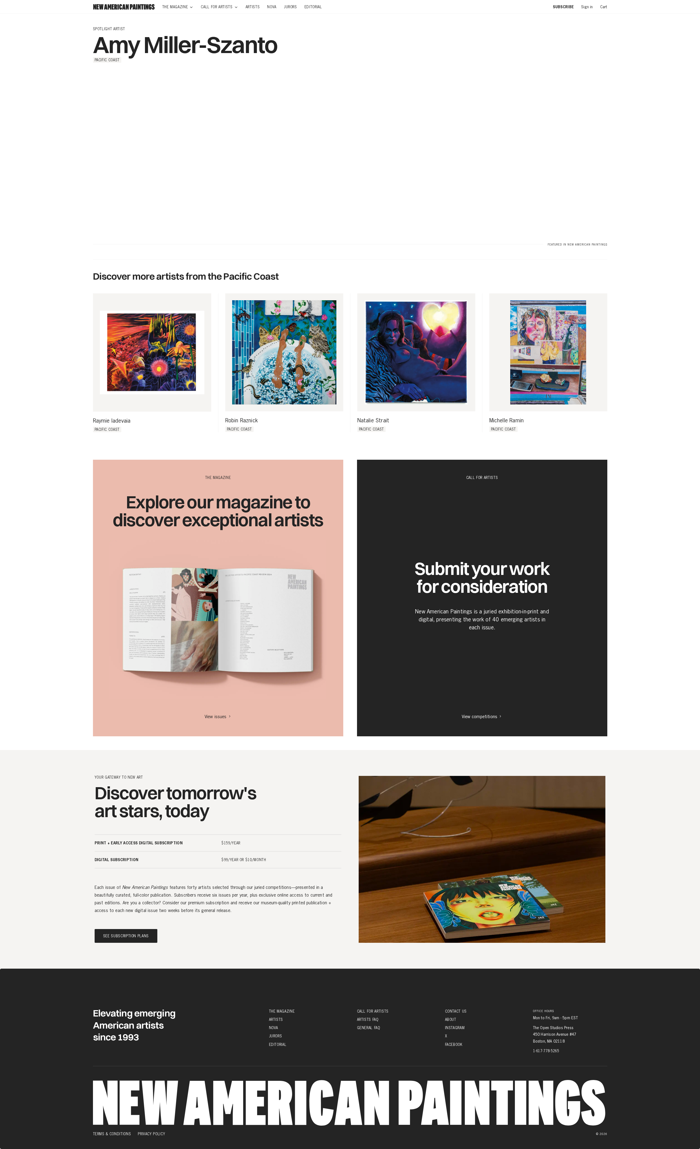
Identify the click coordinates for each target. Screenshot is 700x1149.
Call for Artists (373, 1011)
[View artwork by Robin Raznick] (284, 352)
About (450, 1019)
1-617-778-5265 (546, 1050)
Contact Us (456, 1011)
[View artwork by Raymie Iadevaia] (152, 352)
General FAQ (368, 1027)
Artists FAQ (367, 1019)
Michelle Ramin (506, 420)
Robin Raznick (241, 420)
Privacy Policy (151, 1134)
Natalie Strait (373, 420)
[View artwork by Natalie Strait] (416, 352)
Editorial (278, 1044)
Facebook (454, 1044)
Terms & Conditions (112, 1134)
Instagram (455, 1027)
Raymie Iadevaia (112, 421)
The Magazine (282, 1011)
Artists (276, 1019)
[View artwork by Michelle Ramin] (548, 352)
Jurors (275, 1036)
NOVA (273, 1027)
